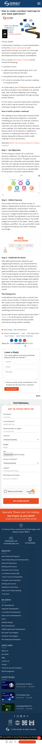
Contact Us (5, 661)
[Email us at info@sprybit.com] (10, 741)
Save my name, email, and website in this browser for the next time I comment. (21, 383)
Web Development (20, 330)
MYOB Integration (8, 671)
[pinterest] (27, 716)
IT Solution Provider (27, 87)
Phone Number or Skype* (12, 429)
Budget (5, 444)
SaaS (23, 333)
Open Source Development (11, 615)
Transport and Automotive (11, 580)
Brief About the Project (11, 475)
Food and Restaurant (9, 563)
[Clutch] (17, 722)
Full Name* (7, 414)
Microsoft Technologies (10, 633)
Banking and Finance (9, 567)
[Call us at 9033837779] (6, 741)
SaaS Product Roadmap (24, 336)
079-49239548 (30, 543)
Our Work (5, 654)
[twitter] (24, 716)
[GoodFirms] (10, 723)
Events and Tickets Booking (11, 590)
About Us (5, 651)
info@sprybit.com (11, 541)
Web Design (8, 330)
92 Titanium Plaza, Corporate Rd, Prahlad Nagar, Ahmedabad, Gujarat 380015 (21, 530)
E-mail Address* (9, 421)
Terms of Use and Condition (12, 668)
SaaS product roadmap (20, 60)
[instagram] (18, 716)
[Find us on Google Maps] (15, 741)
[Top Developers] (24, 722)
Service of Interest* (10, 459)
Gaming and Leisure (9, 584)
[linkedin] (21, 716)
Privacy (4, 664)
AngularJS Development (10, 609)
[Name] (27, 741)
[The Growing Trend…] (8, 696)
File (4, 452)
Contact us (9, 519)
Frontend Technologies (10, 636)
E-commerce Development (11, 612)
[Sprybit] (12, 3)
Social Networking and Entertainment (15, 560)
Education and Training (10, 570)
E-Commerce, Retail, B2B (10, 573)
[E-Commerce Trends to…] (8, 685)
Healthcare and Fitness (10, 587)
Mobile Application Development (13, 629)
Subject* (6, 468)
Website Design (7, 622)
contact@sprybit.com (11, 543)
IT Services (5, 594)
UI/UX (4, 619)
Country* (6, 436)
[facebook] (14, 716)
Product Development (11, 333)
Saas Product (9, 336)
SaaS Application (33, 333)
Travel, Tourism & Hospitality (12, 577)
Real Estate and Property (10, 556)
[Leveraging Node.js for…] (8, 707)
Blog (3, 658)
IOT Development (8, 605)
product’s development (18, 48)
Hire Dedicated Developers (11, 639)
